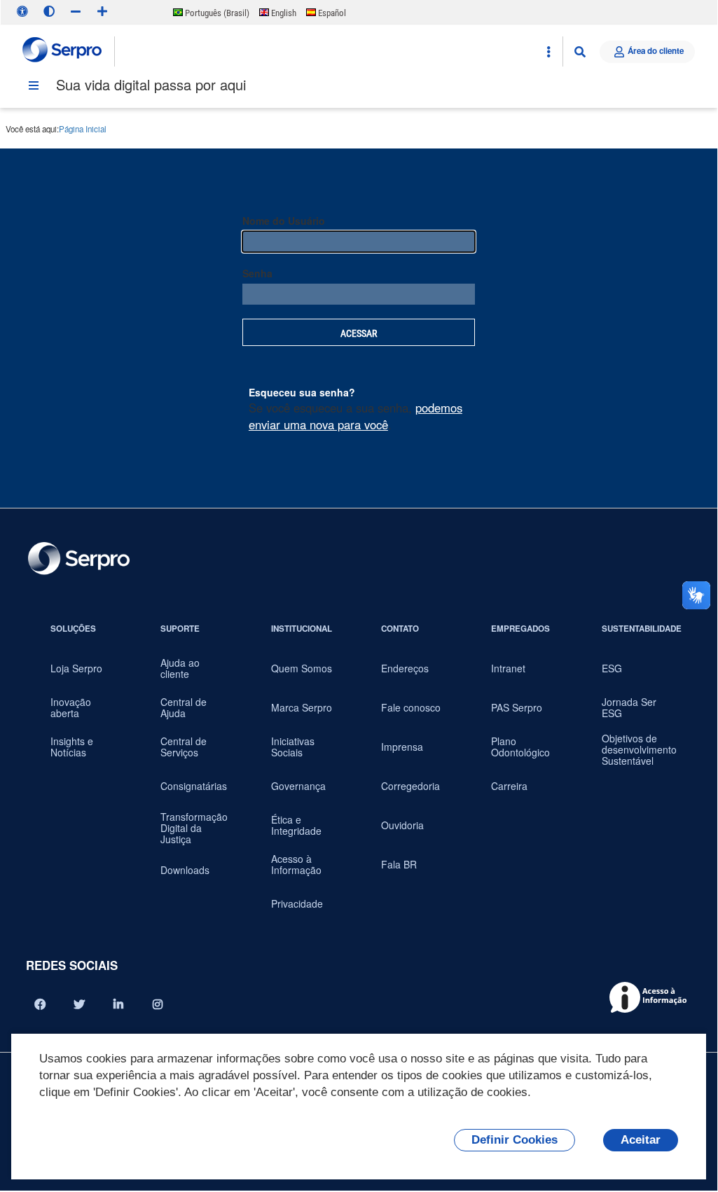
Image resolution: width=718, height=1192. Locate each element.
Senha (257, 273)
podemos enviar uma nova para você (355, 416)
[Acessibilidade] (22, 11)
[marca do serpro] (62, 51)
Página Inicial (82, 128)
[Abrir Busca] (580, 52)
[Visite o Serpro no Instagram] (158, 1004)
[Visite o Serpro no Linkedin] (118, 1004)
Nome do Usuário (283, 221)
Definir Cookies (514, 1139)
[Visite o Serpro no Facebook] (40, 1004)
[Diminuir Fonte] (76, 11)
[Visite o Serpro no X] (79, 1004)
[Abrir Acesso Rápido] (548, 52)
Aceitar (641, 1139)
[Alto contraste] (49, 11)
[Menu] (33, 85)
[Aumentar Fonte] (102, 11)
